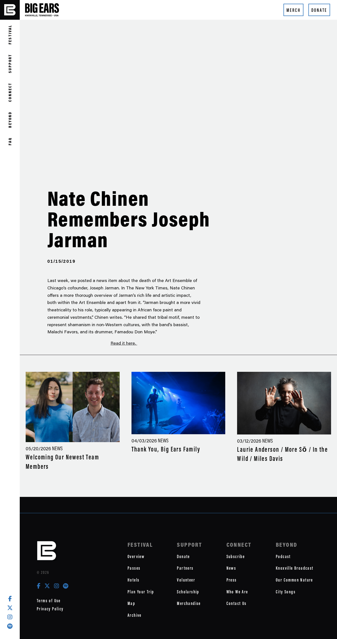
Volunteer (186, 580)
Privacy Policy (50, 609)
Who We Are (237, 592)
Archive (135, 615)
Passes (134, 568)
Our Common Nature (294, 580)
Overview (136, 556)
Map (131, 603)
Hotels (133, 580)
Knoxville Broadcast (295, 568)
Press (231, 580)
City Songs (286, 592)
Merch (293, 10)
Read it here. (124, 343)
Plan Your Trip (141, 592)
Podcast (283, 556)
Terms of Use (49, 600)
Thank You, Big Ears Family (165, 449)
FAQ (9, 141)
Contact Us (236, 603)
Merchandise (189, 603)
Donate (319, 10)
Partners (185, 568)
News (231, 568)
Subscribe (235, 556)
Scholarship (188, 592)
